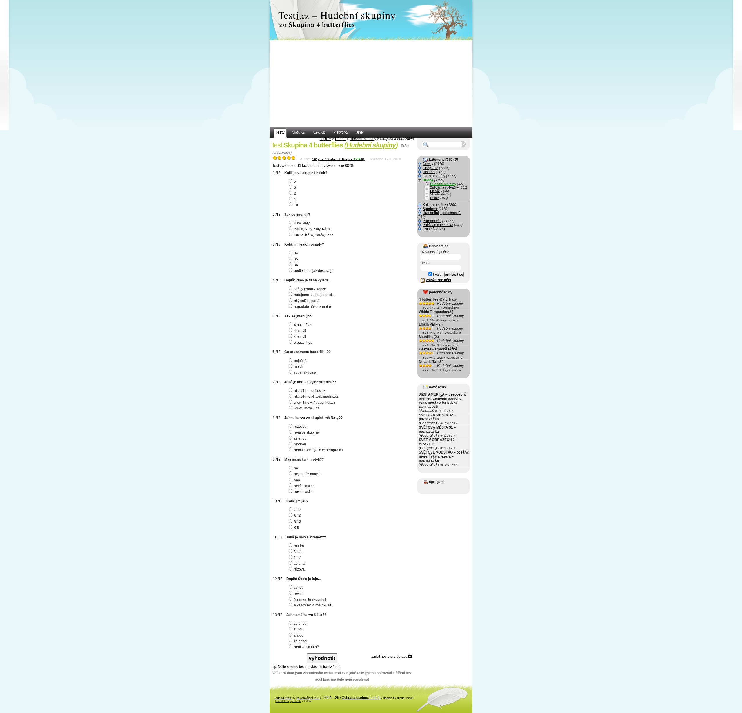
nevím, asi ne (304, 486)
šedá (298, 552)
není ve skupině (306, 432)
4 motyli (300, 337)
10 (296, 205)
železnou (301, 641)
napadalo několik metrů (312, 307)
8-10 (297, 516)
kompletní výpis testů (288, 701)
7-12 (297, 510)
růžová (299, 569)
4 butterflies (303, 325)
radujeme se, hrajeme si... (314, 295)
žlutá (297, 558)
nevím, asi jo (304, 492)
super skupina (305, 372)
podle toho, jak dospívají (313, 271)
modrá (299, 546)
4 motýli (300, 331)
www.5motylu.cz (306, 408)
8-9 (296, 528)
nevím (298, 593)
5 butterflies (303, 343)
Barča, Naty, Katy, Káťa (312, 229)
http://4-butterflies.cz (309, 391)
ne (296, 468)
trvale (437, 275)
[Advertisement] (371, 84)
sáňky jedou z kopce (310, 289)
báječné (300, 361)
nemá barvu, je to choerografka (318, 450)
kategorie (437, 160)
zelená (299, 564)
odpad (284, 697)
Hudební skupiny (363, 139)
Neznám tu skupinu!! (310, 599)
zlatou (298, 635)
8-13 (297, 522)
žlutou (298, 629)
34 (296, 253)
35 (296, 259)
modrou (300, 444)
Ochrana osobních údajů (361, 698)
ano (297, 480)
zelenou (300, 438)
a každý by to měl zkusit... (314, 605)
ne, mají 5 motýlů (307, 474)
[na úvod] (371, 20)
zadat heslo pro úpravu (389, 657)
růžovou (300, 427)
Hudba (340, 139)
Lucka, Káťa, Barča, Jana (314, 235)
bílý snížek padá (306, 301)
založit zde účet (438, 280)
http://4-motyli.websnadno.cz (316, 396)
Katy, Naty (302, 223)
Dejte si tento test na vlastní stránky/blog (309, 667)
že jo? (298, 588)
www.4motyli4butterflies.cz (314, 403)
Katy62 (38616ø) (338, 159)
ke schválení (308, 697)
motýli (298, 367)
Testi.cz (325, 139)
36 (296, 265)
